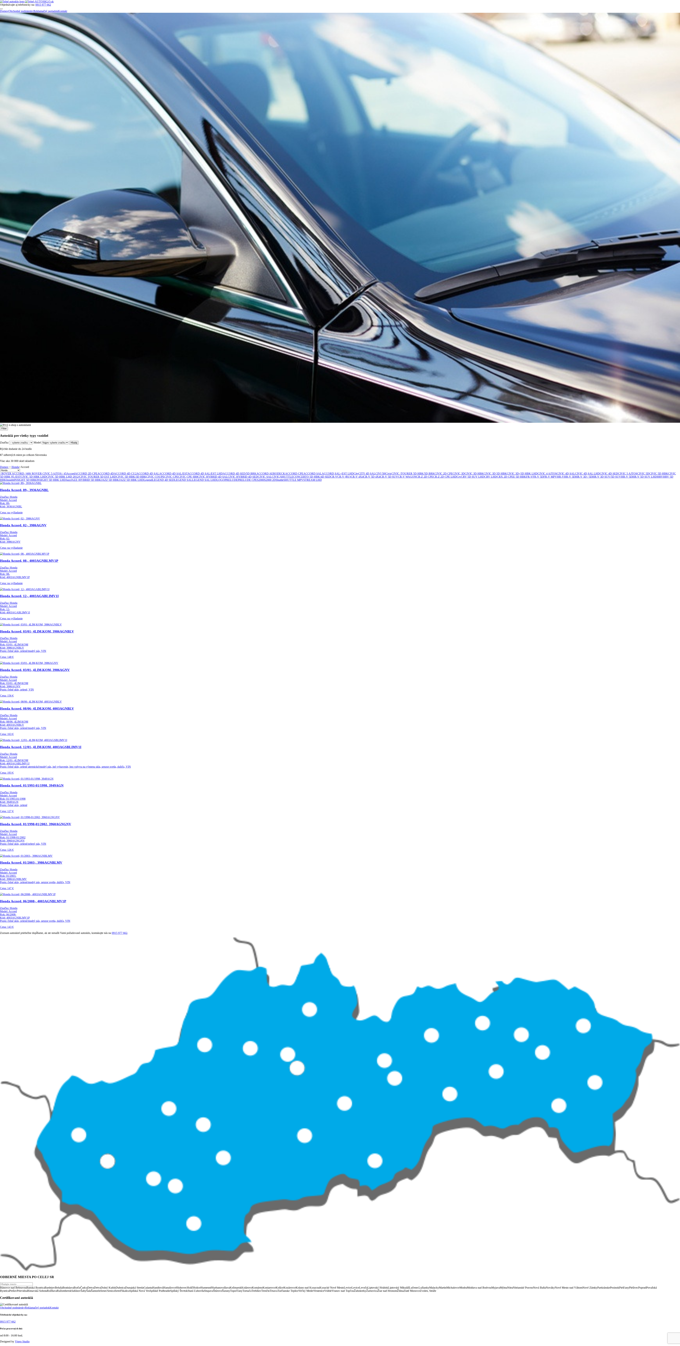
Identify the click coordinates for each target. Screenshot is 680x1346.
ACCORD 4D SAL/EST (173, 473)
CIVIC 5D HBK (658, 473)
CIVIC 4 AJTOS (547, 473)
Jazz (68, 479)
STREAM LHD (312, 479)
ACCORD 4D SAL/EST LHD (205, 473)
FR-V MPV (550, 476)
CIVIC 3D (459, 473)
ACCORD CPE (294, 473)
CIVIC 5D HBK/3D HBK (131, 476)
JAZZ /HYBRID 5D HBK (86, 479)
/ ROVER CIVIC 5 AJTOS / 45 (48, 473)
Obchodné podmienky (20, 11)
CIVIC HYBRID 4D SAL (213, 476)
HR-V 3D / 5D (583, 476)
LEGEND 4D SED (163, 479)
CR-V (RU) (344, 476)
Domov (4, 11)
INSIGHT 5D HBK (25, 479)
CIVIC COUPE (155, 476)
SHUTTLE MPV (293, 479)
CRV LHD (490, 476)
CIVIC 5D (643, 473)
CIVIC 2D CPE (444, 473)
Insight (10, 479)
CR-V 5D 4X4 (371, 476)
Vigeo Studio (22, 1341)
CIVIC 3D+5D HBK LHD (522, 473)
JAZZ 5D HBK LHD (131, 479)
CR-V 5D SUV (389, 476)
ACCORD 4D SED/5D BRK (239, 473)
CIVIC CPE (171, 476)
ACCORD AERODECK (270, 473)
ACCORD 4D (105, 473)
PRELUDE (231, 479)
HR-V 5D (626, 476)
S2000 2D (270, 479)
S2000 (260, 479)
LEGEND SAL (183, 479)
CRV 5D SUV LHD (472, 476)
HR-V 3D (569, 476)
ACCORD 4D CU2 (125, 473)
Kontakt (62, 11)
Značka (4, 442)
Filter (4, 428)
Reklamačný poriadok (45, 11)
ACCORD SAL (312, 473)
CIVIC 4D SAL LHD (587, 473)
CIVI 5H (380, 473)
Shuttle (280, 479)
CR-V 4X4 (357, 476)
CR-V (333, 476)
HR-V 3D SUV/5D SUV (606, 476)
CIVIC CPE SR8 (188, 476)
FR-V (529, 476)
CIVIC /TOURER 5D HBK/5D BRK (413, 473)
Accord (71, 473)
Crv (459, 476)
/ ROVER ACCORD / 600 (15, 473)
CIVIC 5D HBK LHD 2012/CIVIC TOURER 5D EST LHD (81, 476)
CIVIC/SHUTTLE (282, 476)
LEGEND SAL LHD (204, 479)
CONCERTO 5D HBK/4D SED (311, 476)
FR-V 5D (538, 476)
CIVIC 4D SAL (566, 473)
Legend (148, 479)
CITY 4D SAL (366, 473)
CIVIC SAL (265, 476)
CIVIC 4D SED (609, 473)
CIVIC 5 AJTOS (627, 473)
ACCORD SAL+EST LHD (338, 473)
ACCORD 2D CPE (86, 473)
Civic (389, 473)
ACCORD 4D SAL (148, 473)
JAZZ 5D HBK (110, 479)
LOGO (221, 479)
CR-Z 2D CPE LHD (445, 476)
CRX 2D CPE (505, 476)
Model (37, 442)
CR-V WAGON (407, 476)
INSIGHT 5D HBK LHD (51, 479)
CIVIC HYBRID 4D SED (243, 476)
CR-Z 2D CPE (424, 476)
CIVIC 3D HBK (474, 473)
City (356, 473)
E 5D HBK (519, 476)
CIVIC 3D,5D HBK (495, 473)
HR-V (560, 476)
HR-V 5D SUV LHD (644, 476)
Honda (15, 466)
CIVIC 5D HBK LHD (33, 476)
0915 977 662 (43, 4)
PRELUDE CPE (247, 479)
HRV (660, 476)
